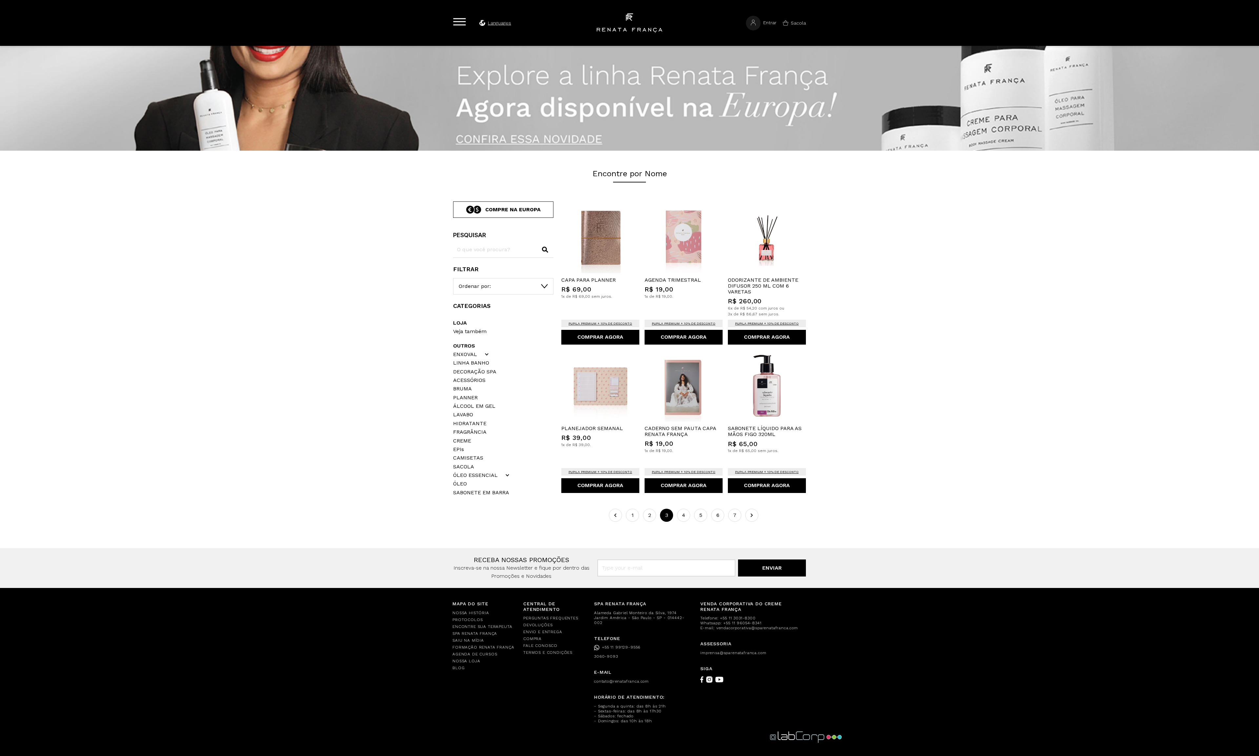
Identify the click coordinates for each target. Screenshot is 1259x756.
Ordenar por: (475, 286)
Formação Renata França (483, 647)
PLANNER (465, 398)
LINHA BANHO (471, 363)
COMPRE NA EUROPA (513, 209)
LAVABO (463, 415)
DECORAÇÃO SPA (474, 372)
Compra (532, 638)
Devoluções (537, 625)
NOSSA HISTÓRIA (470, 613)
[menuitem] (483, 613)
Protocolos (467, 619)
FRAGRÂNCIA (470, 432)
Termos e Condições (547, 652)
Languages (499, 23)
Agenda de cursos (474, 654)
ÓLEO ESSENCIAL (475, 475)
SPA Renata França (474, 633)
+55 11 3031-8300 (737, 618)
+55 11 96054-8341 (742, 623)
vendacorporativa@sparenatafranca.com (757, 628)
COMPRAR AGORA (600, 337)
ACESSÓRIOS (469, 380)
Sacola (798, 23)
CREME (462, 441)
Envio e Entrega (542, 632)
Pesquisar (469, 235)
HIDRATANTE (470, 423)
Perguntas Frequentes (550, 618)
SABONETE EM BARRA (481, 493)
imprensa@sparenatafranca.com (733, 653)
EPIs (458, 449)
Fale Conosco (540, 645)
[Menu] (459, 22)
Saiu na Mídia (468, 640)
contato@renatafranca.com (621, 681)
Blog (458, 668)
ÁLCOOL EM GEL (474, 406)
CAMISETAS (468, 458)
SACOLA (463, 467)
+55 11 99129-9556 (621, 647)
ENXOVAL (465, 354)
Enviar (772, 568)
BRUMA (462, 389)
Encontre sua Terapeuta (482, 626)
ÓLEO (460, 484)
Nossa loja (466, 661)
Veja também (470, 331)
